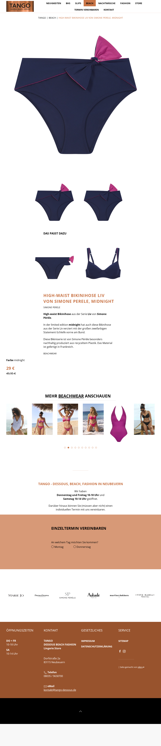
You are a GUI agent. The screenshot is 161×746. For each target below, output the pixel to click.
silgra (140, 667)
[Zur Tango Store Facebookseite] (120, 651)
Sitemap (123, 640)
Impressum (88, 640)
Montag (59, 547)
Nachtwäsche (106, 3)
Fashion (125, 3)
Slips (78, 3)
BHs (68, 3)
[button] (54, 204)
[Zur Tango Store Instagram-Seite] (124, 651)
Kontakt (109, 9)
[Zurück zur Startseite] (20, 6)
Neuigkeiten (53, 3)
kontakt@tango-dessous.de (60, 690)
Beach (89, 3)
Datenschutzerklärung (96, 646)
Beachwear (71, 396)
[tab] (65, 447)
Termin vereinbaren (86, 9)
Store (138, 3)
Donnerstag (83, 547)
